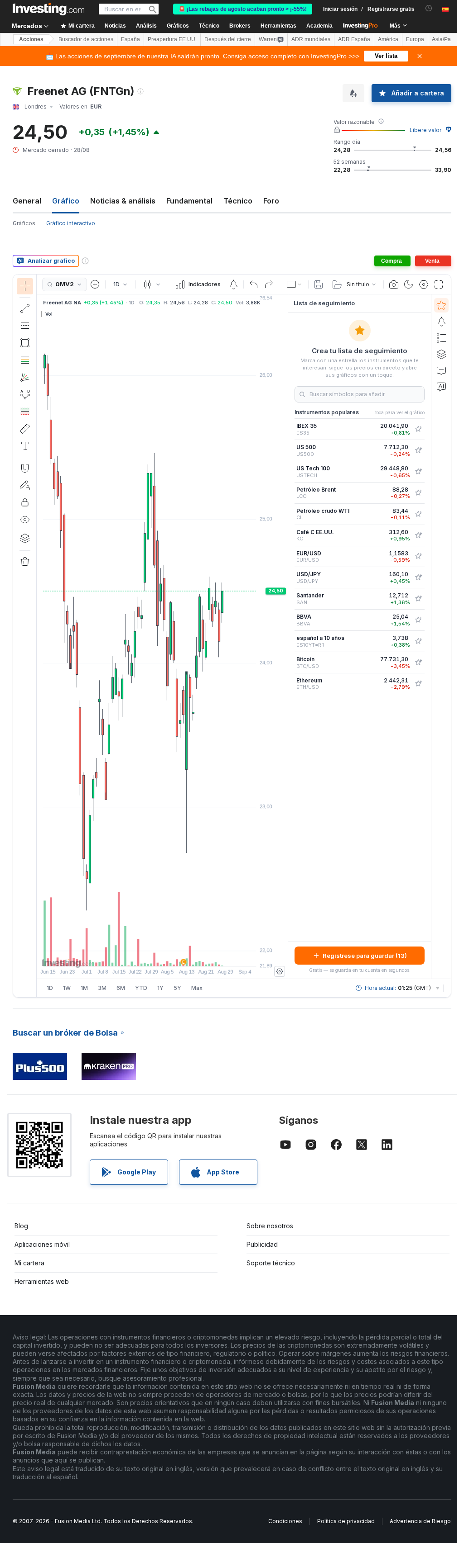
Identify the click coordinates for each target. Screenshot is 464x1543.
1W (67, 987)
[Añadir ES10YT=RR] (418, 641)
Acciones (31, 39)
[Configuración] (279, 971)
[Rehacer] (269, 284)
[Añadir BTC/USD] (418, 662)
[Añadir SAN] (418, 598)
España (130, 39)
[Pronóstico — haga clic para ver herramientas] (25, 411)
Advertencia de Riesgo (420, 1521)
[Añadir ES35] (418, 429)
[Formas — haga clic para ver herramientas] (25, 343)
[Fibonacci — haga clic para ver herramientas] (25, 360)
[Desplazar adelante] (174, 955)
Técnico (237, 200)
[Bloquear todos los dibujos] (25, 502)
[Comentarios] (441, 370)
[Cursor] (25, 286)
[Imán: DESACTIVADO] (25, 468)
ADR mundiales (310, 39)
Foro (271, 200)
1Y (160, 987)
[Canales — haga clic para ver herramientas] (25, 325)
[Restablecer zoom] (187, 955)
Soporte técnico (270, 1263)
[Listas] (441, 338)
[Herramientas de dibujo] (39, 636)
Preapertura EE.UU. (172, 39)
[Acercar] (150, 955)
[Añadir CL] (418, 514)
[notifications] (429, 8)
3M (102, 987)
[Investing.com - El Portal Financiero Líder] (48, 9)
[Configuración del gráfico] (423, 284)
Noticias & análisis (122, 200)
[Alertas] (441, 321)
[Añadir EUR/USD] (418, 556)
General (27, 200)
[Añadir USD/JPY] (418, 577)
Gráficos (24, 223)
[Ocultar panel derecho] (285, 637)
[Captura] (394, 284)
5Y (177, 987)
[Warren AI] (441, 386)
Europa (415, 39)
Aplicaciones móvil (42, 1244)
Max (197, 987)
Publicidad (262, 1244)
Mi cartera (29, 1263)
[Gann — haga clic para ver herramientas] (25, 377)
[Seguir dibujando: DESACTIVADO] (25, 485)
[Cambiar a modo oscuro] (409, 284)
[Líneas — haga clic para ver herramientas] (25, 308)
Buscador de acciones (85, 39)
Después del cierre (227, 39)
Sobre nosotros (269, 1226)
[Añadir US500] (418, 450)
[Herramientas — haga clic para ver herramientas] (25, 429)
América (388, 39)
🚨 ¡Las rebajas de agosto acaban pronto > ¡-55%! (243, 9)
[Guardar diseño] (318, 284)
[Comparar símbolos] (95, 284)
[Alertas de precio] (233, 284)
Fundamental (189, 200)
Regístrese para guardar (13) (365, 955)
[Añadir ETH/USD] (418, 683)
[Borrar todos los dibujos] (25, 562)
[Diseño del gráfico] (294, 284)
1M (84, 987)
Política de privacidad (346, 1521)
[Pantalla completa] (438, 284)
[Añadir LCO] (418, 493)
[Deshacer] (254, 284)
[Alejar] (138, 955)
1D (50, 987)
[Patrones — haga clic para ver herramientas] (25, 394)
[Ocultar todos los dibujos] (25, 519)
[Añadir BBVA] (418, 620)
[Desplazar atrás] (162, 955)
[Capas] (24, 538)
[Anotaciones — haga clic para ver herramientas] (25, 446)
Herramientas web (41, 1281)
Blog (21, 1226)
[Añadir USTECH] (418, 471)
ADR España (354, 39)
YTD (141, 987)
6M (120, 987)
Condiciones (285, 1521)
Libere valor (425, 130)
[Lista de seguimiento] (441, 305)
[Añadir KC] (418, 535)
